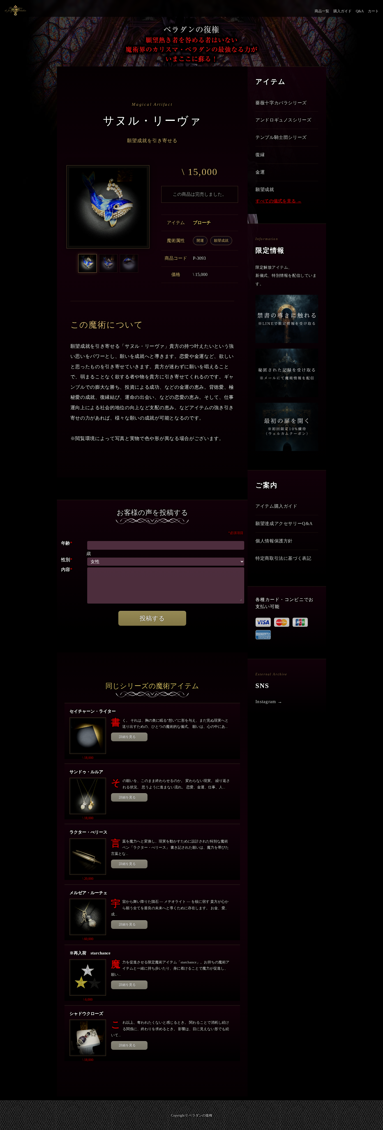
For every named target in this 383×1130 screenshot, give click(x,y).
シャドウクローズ (86, 1013)
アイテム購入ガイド (276, 506)
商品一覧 (322, 11)
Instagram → (268, 701)
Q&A (360, 11)
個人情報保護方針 (274, 540)
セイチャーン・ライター (93, 711)
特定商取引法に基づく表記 (283, 558)
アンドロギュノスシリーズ (283, 120)
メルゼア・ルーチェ (88, 892)
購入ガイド (342, 11)
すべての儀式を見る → (278, 201)
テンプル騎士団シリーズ (281, 137)
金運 (260, 172)
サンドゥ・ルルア (86, 772)
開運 (200, 240)
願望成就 (221, 240)
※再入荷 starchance (90, 953)
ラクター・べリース (88, 832)
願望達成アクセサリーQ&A (284, 523)
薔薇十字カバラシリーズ (281, 102)
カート (373, 11)
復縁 (260, 154)
